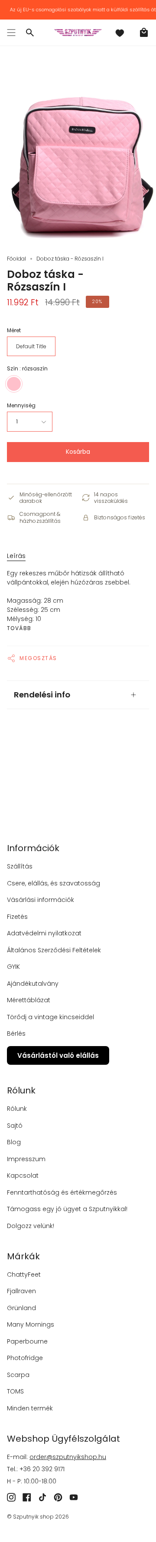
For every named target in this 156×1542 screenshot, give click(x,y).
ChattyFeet (24, 1274)
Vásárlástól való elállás (58, 1055)
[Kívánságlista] (119, 33)
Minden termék (30, 1408)
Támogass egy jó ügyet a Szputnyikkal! (67, 1209)
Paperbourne (27, 1341)
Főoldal (16, 258)
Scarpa (18, 1374)
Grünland (21, 1308)
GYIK (13, 966)
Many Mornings (30, 1324)
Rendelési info (42, 694)
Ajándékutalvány (32, 983)
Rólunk (17, 1108)
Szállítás (19, 866)
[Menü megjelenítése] (11, 33)
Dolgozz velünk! (30, 1226)
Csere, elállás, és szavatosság (53, 883)
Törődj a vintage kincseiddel (50, 1017)
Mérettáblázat (28, 1000)
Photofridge (25, 1358)
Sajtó (15, 1125)
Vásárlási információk (40, 899)
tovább (19, 628)
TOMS (15, 1391)
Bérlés (16, 1033)
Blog (14, 1142)
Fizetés (17, 916)
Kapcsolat (23, 1175)
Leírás (16, 555)
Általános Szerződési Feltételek (54, 950)
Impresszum (26, 1159)
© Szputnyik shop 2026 (38, 1516)
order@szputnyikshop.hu (67, 1457)
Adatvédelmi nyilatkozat (44, 933)
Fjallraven (21, 1291)
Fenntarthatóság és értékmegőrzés (62, 1192)
